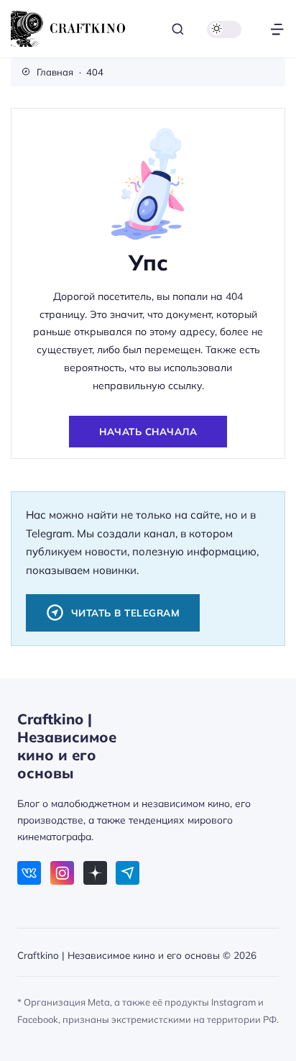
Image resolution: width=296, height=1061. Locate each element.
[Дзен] (95, 873)
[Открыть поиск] (177, 29)
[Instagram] (62, 873)
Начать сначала (148, 431)
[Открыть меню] (277, 29)
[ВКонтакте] (29, 873)
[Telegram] (127, 873)
